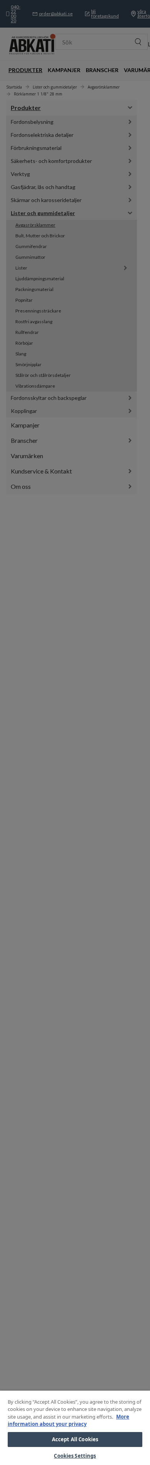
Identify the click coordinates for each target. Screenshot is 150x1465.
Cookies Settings (75, 1455)
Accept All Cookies (75, 1439)
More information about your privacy (68, 1420)
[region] (75, 1428)
